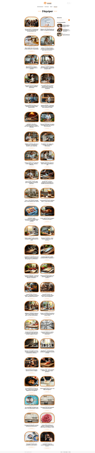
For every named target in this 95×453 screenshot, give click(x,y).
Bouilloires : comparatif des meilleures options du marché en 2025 (47, 351)
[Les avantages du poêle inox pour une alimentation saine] (31, 400)
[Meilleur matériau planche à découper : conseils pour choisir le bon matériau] (31, 136)
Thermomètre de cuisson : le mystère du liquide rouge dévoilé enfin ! (31, 106)
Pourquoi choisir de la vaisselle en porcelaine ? (31, 444)
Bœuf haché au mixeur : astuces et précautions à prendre (31, 67)
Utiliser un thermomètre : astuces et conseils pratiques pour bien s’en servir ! (47, 49)
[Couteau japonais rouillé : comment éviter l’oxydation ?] (47, 249)
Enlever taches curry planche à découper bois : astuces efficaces (31, 163)
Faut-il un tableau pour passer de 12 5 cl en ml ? (66, 35)
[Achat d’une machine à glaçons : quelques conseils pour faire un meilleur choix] (47, 418)
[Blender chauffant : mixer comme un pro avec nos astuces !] (47, 230)
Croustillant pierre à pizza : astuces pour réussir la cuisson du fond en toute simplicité (47, 87)
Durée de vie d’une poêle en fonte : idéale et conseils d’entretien (31, 86)
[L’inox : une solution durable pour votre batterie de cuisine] (31, 193)
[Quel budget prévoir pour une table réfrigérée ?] (47, 381)
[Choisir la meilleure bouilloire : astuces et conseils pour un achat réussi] (47, 306)
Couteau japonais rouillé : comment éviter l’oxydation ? (47, 257)
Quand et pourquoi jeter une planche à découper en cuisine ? (47, 276)
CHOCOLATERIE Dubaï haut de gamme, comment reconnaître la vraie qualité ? (66, 30)
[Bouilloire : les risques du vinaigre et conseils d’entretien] (47, 136)
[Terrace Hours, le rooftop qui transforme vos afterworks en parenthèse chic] (31, 22)
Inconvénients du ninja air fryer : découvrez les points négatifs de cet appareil (31, 389)
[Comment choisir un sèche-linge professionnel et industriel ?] (47, 324)
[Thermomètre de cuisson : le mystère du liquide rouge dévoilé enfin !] (31, 98)
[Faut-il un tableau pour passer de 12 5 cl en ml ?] (59, 34)
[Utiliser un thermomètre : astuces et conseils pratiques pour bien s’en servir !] (47, 40)
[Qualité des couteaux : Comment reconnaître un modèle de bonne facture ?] (47, 174)
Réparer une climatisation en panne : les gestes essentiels (47, 30)
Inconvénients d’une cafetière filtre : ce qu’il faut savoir (47, 201)
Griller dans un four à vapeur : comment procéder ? (47, 219)
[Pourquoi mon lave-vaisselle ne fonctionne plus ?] (47, 400)
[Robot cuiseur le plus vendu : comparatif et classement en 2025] (31, 230)
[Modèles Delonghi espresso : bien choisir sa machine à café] (47, 155)
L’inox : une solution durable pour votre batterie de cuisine (32, 201)
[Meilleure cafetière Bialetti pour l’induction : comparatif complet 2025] (47, 59)
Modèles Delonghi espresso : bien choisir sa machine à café (47, 163)
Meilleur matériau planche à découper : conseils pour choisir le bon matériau (31, 145)
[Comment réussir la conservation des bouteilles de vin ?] (47, 436)
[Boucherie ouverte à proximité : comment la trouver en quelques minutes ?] (59, 25)
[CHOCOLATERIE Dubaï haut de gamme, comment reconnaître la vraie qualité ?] (59, 30)
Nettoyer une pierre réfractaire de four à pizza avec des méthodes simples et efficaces (32, 126)
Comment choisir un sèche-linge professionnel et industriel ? (47, 333)
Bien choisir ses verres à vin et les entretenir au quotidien (32, 48)
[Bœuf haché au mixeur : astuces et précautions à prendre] (31, 59)
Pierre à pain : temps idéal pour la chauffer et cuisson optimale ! (31, 182)
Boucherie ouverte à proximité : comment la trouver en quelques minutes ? (66, 26)
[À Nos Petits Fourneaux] (47, 3)
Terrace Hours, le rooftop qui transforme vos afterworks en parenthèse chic (31, 30)
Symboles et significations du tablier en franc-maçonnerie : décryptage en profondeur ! (32, 257)
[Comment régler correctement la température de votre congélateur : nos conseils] (31, 211)
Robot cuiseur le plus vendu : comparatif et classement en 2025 (31, 239)
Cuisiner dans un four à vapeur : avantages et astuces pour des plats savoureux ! (32, 295)
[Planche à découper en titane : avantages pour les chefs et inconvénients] (47, 117)
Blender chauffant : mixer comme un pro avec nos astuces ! (47, 239)
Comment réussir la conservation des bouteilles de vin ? (47, 445)
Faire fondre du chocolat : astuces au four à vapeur (32, 370)
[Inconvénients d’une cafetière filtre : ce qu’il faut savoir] (47, 193)
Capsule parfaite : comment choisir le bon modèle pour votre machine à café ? (47, 106)
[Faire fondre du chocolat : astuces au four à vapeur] (31, 362)
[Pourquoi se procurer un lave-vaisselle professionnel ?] (31, 418)
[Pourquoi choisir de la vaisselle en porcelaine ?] (31, 436)
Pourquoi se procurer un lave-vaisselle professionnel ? (32, 426)
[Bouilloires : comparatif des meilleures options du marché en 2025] (47, 343)
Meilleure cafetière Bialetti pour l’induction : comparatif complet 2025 (47, 67)
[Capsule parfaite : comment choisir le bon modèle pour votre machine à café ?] (47, 98)
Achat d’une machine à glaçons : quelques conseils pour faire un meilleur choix (47, 426)
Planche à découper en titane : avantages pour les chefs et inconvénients (47, 125)
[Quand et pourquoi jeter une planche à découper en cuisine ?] (47, 268)
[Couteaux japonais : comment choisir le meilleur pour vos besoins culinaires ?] (31, 268)
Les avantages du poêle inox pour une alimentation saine (31, 408)
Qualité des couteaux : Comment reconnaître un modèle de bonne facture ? (47, 182)
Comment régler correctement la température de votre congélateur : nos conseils (32, 220)
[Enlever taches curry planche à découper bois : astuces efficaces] (31, 155)
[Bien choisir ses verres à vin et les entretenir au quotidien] (31, 40)
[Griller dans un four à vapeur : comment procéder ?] (47, 211)
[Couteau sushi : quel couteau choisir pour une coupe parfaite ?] (47, 362)
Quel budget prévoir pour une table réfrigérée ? (47, 389)
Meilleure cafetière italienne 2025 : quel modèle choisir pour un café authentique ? (31, 314)
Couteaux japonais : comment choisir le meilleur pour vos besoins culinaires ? (32, 276)
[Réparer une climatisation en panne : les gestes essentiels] (47, 22)
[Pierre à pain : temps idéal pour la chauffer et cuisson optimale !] (31, 174)
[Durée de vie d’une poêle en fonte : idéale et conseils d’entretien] (31, 78)
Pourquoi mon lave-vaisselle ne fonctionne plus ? (47, 408)
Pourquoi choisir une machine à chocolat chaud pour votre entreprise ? (47, 295)
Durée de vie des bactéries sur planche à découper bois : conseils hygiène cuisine (32, 333)
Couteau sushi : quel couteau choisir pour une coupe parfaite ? (47, 370)
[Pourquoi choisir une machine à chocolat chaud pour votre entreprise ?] (47, 287)
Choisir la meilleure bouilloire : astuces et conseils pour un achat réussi (47, 314)
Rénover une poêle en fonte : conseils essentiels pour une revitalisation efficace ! (31, 351)
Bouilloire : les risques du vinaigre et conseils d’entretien (47, 145)
